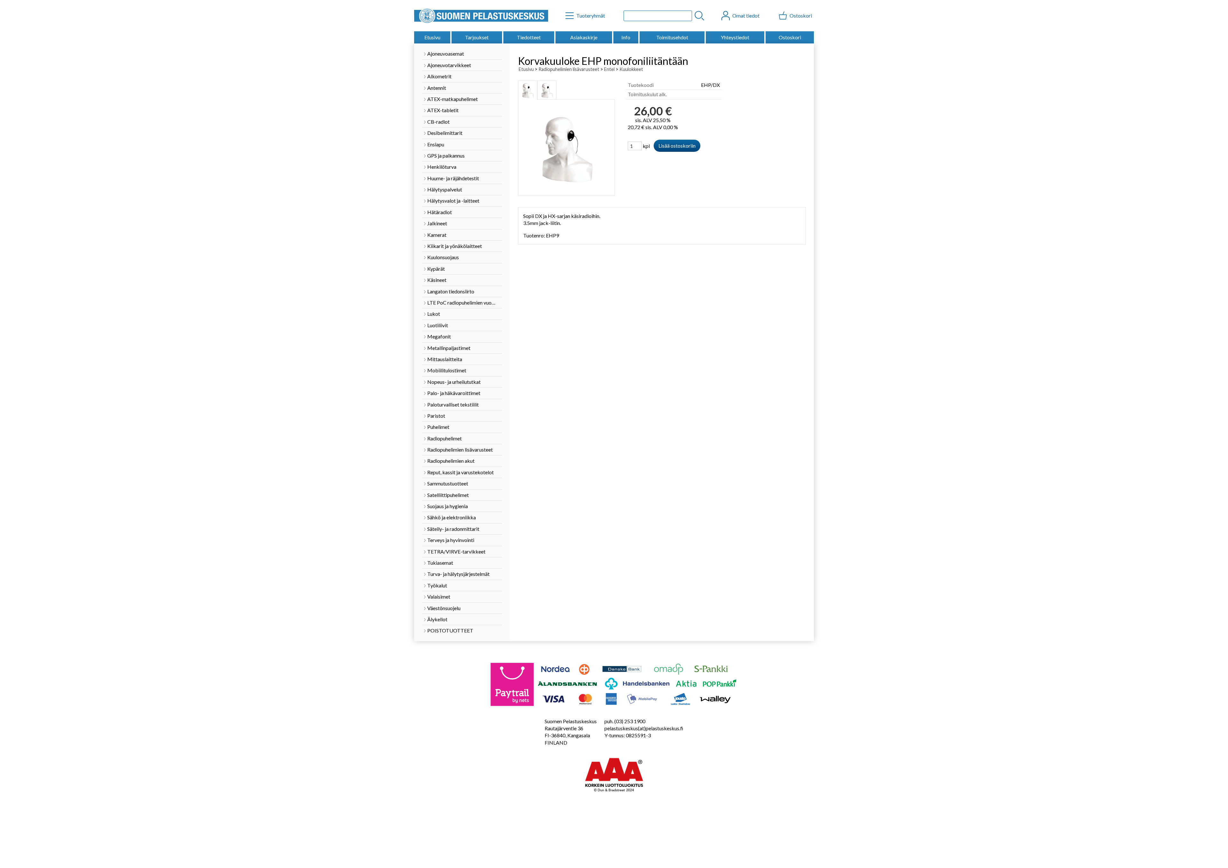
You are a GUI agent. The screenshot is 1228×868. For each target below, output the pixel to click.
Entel (609, 69)
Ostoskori (790, 37)
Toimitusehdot (672, 37)
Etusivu (432, 37)
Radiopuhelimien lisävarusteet (569, 69)
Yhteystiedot (735, 37)
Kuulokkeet (631, 69)
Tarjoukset (477, 37)
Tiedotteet (529, 37)
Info (625, 37)
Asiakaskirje (583, 37)
